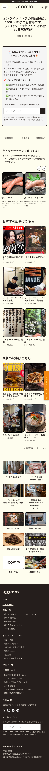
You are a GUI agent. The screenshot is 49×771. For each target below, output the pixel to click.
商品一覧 (7, 610)
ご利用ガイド (9, 670)
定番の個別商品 (10, 618)
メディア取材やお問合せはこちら (17, 689)
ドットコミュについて (13, 635)
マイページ (8, 604)
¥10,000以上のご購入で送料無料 (24, 1)
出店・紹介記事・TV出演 (14, 647)
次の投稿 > (40, 138)
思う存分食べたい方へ (13, 625)
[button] (42, 7)
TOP (5, 599)
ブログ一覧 (8, 665)
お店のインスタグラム (23, 757)
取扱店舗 (7, 655)
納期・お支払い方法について (15, 682)
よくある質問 (9, 686)
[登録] (42, 111)
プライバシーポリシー (13, 678)
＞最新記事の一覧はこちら (34, 448)
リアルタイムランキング (46, 385)
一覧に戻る (24, 138)
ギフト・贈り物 (10, 614)
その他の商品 (9, 629)
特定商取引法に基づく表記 (14, 675)
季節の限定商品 (10, 622)
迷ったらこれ (31, 614)
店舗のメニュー (10, 651)
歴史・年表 (8, 640)
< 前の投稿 (8, 138)
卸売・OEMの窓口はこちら (15, 693)
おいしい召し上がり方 (13, 658)
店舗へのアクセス (11, 644)
